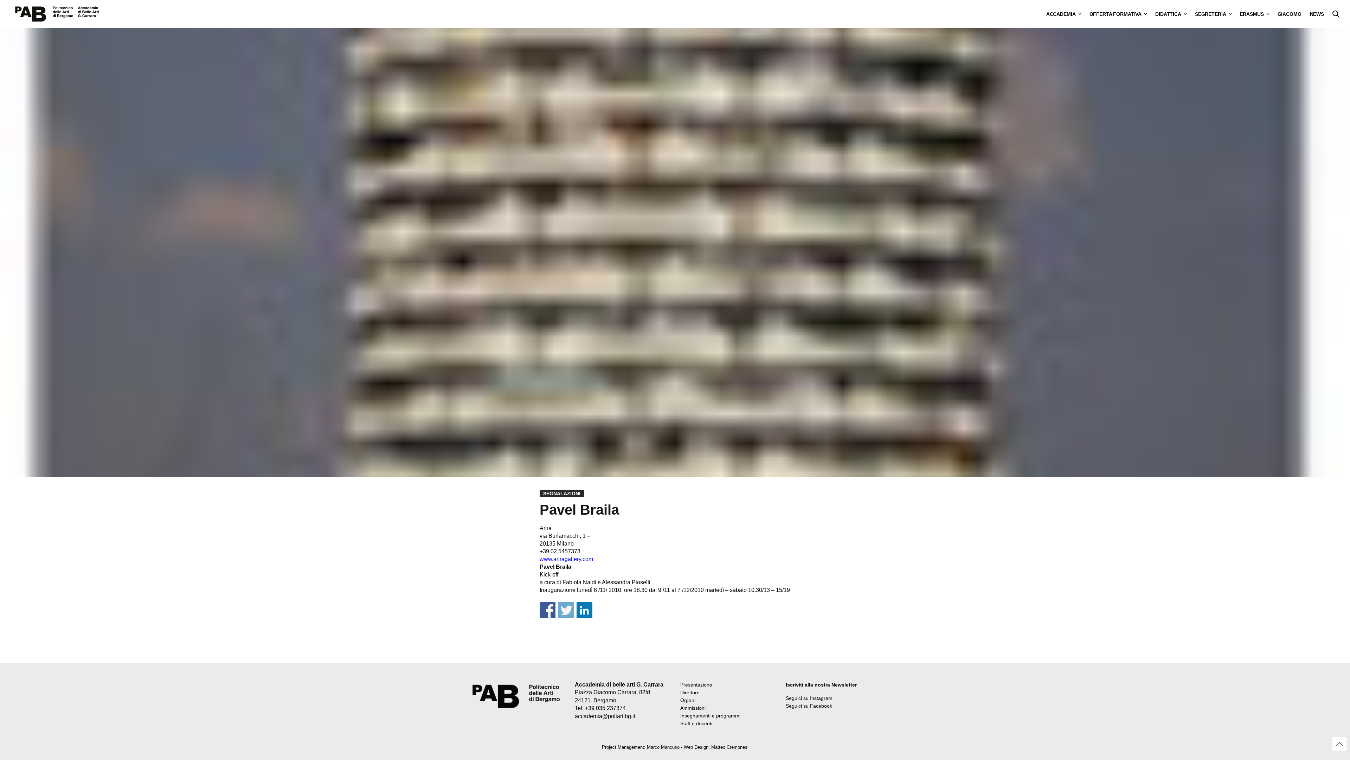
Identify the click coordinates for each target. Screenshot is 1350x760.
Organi (687, 700)
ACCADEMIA (1061, 14)
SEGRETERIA (1210, 14)
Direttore (690, 692)
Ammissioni (693, 708)
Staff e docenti (696, 723)
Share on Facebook (547, 610)
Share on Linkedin (584, 610)
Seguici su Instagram (809, 698)
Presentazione (696, 685)
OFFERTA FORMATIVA (1115, 14)
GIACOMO (1289, 14)
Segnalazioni (561, 493)
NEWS (1317, 14)
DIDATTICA (1168, 14)
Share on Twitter (566, 610)
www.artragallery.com (566, 559)
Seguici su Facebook (809, 706)
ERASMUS (1252, 14)
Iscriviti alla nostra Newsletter (821, 685)
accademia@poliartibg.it (605, 716)
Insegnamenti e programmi (710, 716)
